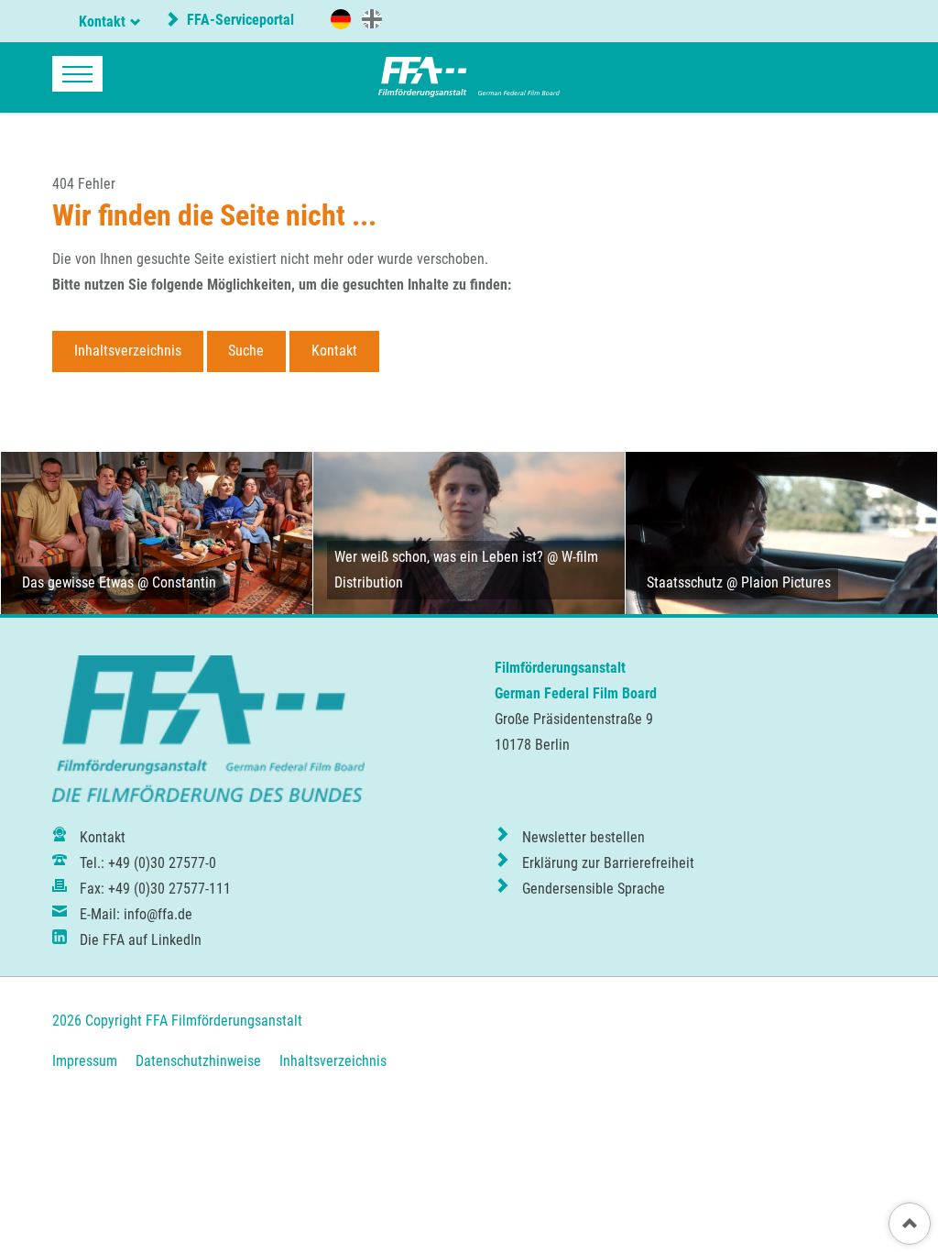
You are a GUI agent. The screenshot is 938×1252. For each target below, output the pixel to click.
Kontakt (102, 21)
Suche (246, 350)
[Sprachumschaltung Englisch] (372, 18)
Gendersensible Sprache (593, 888)
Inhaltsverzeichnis (127, 350)
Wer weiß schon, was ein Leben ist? (438, 557)
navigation (77, 74)
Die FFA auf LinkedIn (141, 940)
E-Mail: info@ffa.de (136, 914)
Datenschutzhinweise (198, 1061)
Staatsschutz (685, 582)
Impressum (84, 1061)
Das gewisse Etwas (78, 582)
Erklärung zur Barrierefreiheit (608, 863)
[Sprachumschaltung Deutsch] (341, 19)
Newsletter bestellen (583, 837)
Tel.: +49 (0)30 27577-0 (148, 863)
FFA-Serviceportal (238, 19)
